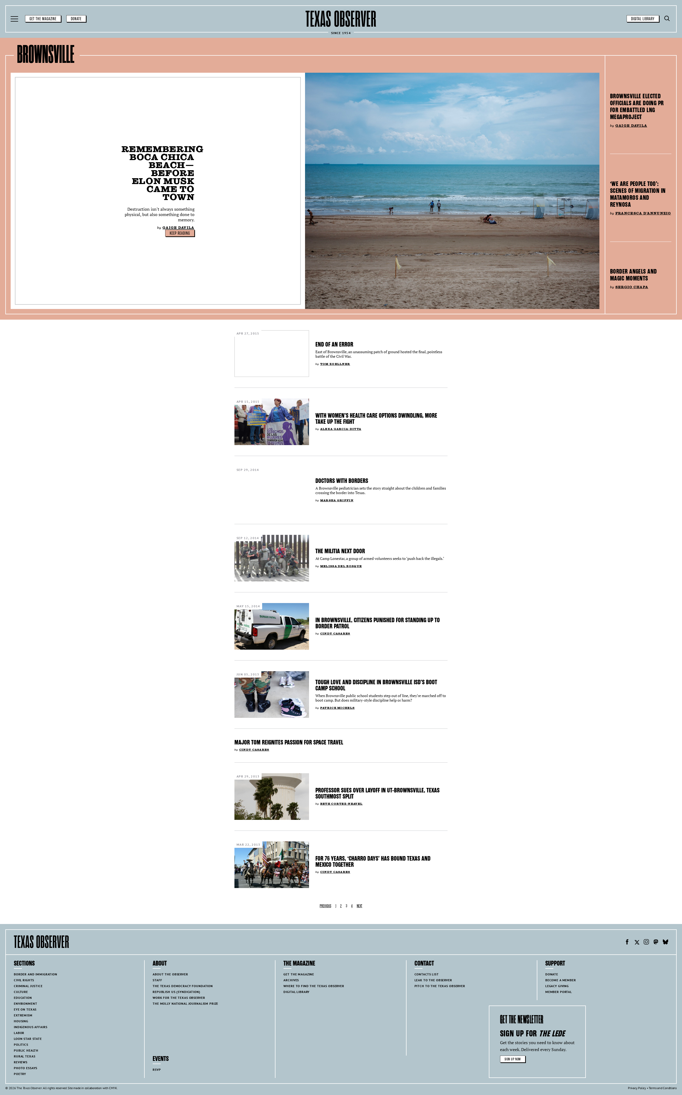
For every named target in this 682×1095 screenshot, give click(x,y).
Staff (157, 980)
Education (23, 998)
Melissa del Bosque (341, 566)
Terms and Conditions (663, 1088)
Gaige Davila (178, 227)
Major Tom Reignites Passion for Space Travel (288, 742)
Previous (325, 906)
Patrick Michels (337, 707)
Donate (76, 19)
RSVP (157, 1070)
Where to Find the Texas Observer (313, 986)
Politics (21, 1045)
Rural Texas (24, 1056)
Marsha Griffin (337, 500)
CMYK (113, 1088)
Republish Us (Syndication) (176, 992)
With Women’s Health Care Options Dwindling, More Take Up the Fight (376, 418)
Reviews (20, 1062)
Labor (19, 1033)
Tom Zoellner (335, 364)
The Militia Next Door (340, 551)
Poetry (20, 1074)
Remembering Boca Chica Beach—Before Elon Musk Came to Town (162, 173)
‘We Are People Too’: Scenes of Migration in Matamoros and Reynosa (638, 194)
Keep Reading (180, 233)
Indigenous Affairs (30, 1027)
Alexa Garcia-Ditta (340, 429)
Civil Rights (24, 980)
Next (359, 906)
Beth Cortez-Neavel (341, 803)
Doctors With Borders (341, 481)
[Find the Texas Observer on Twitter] (636, 943)
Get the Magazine (43, 19)
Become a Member (560, 980)
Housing (21, 1021)
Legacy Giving (557, 986)
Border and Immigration (35, 974)
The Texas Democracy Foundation (183, 986)
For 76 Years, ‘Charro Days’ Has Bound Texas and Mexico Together (373, 861)
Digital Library (643, 19)
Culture (21, 992)
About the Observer (170, 974)
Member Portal (558, 992)
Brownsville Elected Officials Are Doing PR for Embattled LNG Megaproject (637, 106)
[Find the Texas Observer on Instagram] (646, 943)
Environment (25, 1004)
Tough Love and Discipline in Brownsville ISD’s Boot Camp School (376, 685)
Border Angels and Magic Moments (633, 275)
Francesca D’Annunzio (643, 213)
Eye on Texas (25, 1009)
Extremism (23, 1015)
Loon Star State (28, 1039)
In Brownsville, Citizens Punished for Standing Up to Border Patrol (377, 623)
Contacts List (427, 974)
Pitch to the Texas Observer (440, 986)
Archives (291, 980)
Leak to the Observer (433, 980)
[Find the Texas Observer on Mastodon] (656, 943)
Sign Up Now (513, 1059)
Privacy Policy (637, 1088)
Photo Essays (25, 1068)
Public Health (26, 1050)
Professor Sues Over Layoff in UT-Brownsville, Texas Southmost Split (377, 793)
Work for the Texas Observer (179, 998)
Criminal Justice (28, 986)
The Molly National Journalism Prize (185, 1004)
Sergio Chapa (631, 287)
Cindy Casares (335, 633)
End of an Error (334, 344)
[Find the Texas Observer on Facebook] (627, 943)
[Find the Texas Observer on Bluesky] (665, 943)
